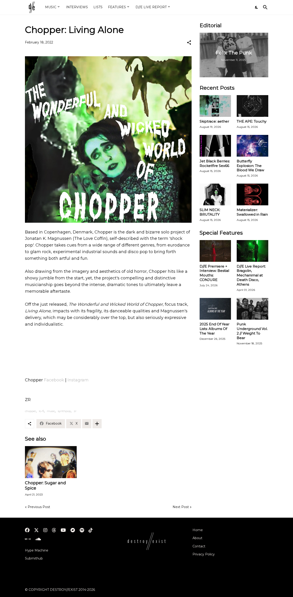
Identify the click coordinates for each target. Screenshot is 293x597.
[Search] (264, 7)
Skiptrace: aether (214, 121)
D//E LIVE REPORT (151, 7)
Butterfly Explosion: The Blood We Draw (250, 165)
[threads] (54, 530)
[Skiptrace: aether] (215, 106)
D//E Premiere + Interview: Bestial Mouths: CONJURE (214, 273)
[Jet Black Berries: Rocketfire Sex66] (215, 146)
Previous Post (39, 507)
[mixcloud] (28, 539)
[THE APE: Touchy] (252, 106)
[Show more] (97, 423)
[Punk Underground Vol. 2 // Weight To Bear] (252, 309)
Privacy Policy (204, 554)
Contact (199, 546)
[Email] (86, 423)
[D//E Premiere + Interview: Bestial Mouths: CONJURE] (215, 251)
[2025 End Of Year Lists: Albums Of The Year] (215, 309)
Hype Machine (36, 550)
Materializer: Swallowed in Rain (252, 212)
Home (198, 530)
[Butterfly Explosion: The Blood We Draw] (252, 146)
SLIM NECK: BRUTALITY (210, 212)
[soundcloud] (38, 539)
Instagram (78, 380)
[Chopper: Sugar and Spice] (51, 462)
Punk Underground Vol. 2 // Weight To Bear (252, 331)
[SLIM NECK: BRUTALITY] (215, 194)
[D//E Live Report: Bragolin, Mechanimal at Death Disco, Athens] (252, 251)
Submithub (34, 558)
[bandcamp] (73, 530)
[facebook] (27, 530)
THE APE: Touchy (251, 121)
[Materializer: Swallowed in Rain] (252, 194)
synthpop (64, 411)
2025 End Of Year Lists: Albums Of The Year (214, 328)
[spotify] (82, 530)
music (51, 411)
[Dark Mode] (256, 7)
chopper (30, 411)
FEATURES (117, 7)
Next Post (181, 507)
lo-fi (41, 411)
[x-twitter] (36, 530)
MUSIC (50, 7)
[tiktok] (91, 530)
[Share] (189, 42)
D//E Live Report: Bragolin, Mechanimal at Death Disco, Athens (251, 275)
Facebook (54, 380)
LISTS (98, 7)
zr (75, 411)
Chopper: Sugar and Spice (45, 485)
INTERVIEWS (77, 7)
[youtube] (63, 530)
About (197, 538)
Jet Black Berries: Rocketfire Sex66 (215, 163)
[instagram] (45, 530)
